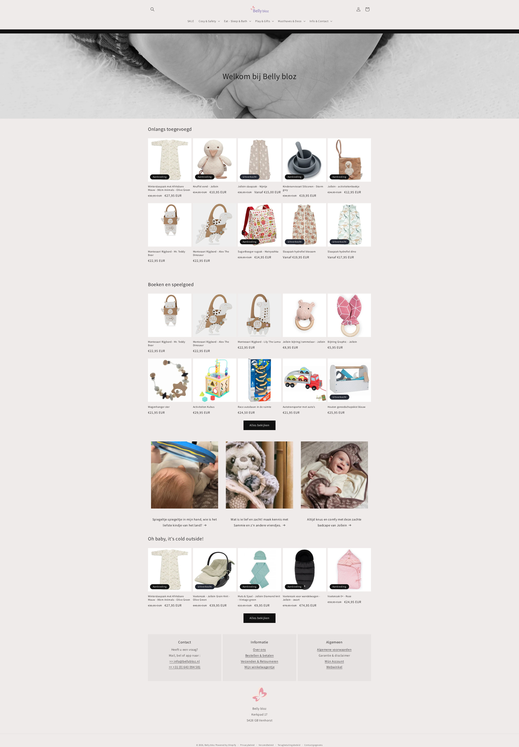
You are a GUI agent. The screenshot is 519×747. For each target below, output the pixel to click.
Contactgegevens (313, 744)
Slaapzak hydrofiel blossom (299, 251)
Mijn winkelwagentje (259, 667)
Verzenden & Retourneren (259, 661)
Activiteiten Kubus (203, 407)
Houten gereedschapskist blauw (346, 407)
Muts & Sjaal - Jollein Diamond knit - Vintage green (259, 598)
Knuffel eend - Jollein (205, 186)
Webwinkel (334, 667)
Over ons (259, 649)
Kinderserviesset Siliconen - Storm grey (303, 188)
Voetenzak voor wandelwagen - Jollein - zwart (301, 598)
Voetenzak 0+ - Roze (339, 596)
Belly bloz (210, 745)
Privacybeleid (247, 744)
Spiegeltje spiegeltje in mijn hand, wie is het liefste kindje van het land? (184, 522)
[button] (152, 9)
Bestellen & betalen (259, 655)
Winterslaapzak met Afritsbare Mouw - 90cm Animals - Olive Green (169, 188)
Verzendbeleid (266, 744)
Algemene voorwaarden (334, 649)
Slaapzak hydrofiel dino (342, 251)
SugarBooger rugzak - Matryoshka (258, 251)
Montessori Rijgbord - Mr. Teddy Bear (166, 253)
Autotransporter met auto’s (299, 407)
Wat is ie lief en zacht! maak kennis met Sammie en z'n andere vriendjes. (259, 522)
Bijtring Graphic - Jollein (342, 341)
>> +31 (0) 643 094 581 (185, 667)
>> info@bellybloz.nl (184, 661)
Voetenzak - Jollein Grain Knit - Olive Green (211, 598)
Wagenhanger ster (159, 407)
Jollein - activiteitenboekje (343, 186)
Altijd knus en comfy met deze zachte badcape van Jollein (334, 522)
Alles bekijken (259, 425)
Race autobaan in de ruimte (254, 407)
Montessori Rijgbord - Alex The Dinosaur (211, 253)
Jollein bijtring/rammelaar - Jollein (304, 341)
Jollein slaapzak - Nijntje (252, 186)
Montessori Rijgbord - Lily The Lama (259, 341)
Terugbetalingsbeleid (289, 744)
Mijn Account (334, 661)
